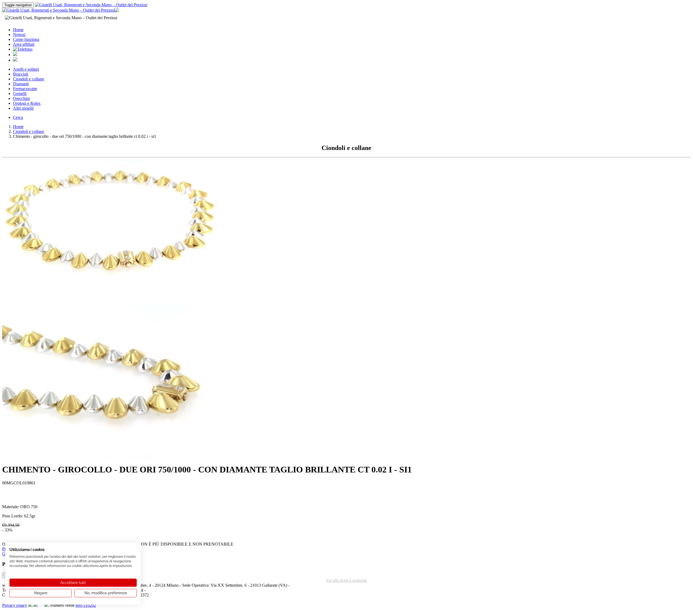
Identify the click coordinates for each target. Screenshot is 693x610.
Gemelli (20, 93)
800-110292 (86, 605)
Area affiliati (23, 44)
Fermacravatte (25, 88)
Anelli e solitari (26, 69)
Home (18, 29)
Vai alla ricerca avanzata (346, 580)
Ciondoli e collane (28, 79)
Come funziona (26, 39)
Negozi (19, 34)
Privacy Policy (14, 605)
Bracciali (20, 74)
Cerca (18, 117)
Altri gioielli (23, 108)
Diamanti (21, 83)
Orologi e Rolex (27, 103)
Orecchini (21, 98)
